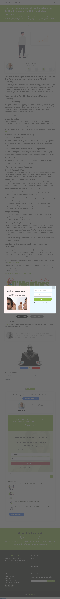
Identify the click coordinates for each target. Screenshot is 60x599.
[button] (17, 303)
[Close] (53, 287)
